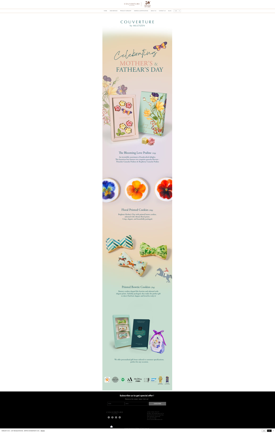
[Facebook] (112, 417)
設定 (264, 430)
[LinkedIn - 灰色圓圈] (120, 417)
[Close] (273, 431)
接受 (269, 430)
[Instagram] (116, 417)
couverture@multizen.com (156, 419)
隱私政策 (43, 430)
